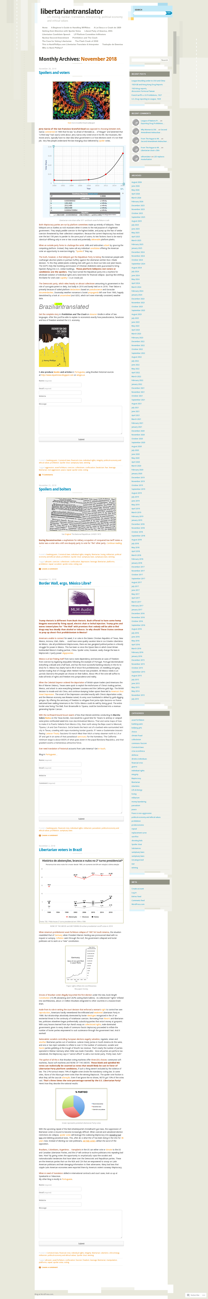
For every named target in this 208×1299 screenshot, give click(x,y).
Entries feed (136, 896)
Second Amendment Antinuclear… (155, 141)
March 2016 (136, 648)
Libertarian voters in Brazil (60, 850)
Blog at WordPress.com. (44, 1294)
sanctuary (82, 736)
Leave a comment (50, 569)
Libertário (105, 1253)
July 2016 (135, 633)
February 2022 (137, 380)
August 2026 (137, 182)
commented (50, 132)
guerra (134, 767)
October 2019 (137, 485)
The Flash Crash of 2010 (86, 41)
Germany (59, 935)
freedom (86, 1260)
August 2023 (137, 314)
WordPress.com (138, 904)
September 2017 (138, 579)
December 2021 (138, 388)
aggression (49, 468)
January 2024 (137, 295)
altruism (48, 562)
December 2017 (138, 567)
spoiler (102, 141)
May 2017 (135, 594)
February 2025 (137, 244)
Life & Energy (114, 1253)
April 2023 (136, 330)
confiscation (90, 468)
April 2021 (136, 415)
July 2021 (135, 408)
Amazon (93, 314)
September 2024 (138, 264)
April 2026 (136, 194)
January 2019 (137, 520)
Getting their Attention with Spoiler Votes (61, 31)
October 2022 (137, 349)
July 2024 (135, 271)
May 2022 (135, 369)
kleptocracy (136, 778)
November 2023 (138, 303)
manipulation (112, 1260)
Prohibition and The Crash (84, 38)
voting (85, 470)
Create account (138, 889)
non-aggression (54, 470)
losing (103, 554)
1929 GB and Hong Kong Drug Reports (147, 85)
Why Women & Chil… (149, 130)
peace (63, 470)
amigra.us (81, 375)
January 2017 (137, 610)
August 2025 (137, 221)
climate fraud (137, 735)
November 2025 (138, 209)
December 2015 (138, 660)
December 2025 (138, 205)
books (57, 372)
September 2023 (138, 310)
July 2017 (135, 586)
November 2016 (138, 617)
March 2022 (136, 376)
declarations (75, 289)
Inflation (60, 938)
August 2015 (137, 676)
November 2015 (138, 664)
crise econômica (138, 751)
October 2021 (137, 396)
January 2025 (137, 248)
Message (43, 404)
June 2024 (136, 275)
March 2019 (136, 512)
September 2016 (138, 625)
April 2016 (136, 644)
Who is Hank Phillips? (52, 48)
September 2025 (138, 217)
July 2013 (135, 699)
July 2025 (135, 225)
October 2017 (137, 575)
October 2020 (137, 439)
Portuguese (80, 372)
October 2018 (137, 532)
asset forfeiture (61, 468)
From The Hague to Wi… (151, 139)
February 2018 (137, 559)
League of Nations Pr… (150, 121)
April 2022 (136, 372)
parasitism (96, 828)
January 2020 (137, 474)
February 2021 (137, 423)
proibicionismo (138, 825)
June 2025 (136, 229)
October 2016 (137, 621)
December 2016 (138, 613)
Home (45, 27)
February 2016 (137, 652)
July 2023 (135, 318)
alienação (66, 1077)
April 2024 (136, 283)
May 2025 (135, 233)
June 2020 (136, 454)
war (80, 564)
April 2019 (136, 509)
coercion (70, 468)
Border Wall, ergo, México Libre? (65, 583)
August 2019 (137, 493)
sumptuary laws (77, 463)
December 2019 (138, 477)
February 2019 (137, 516)
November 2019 (138, 481)
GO (169, 13)
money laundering (139, 802)
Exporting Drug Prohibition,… (153, 123)
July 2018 (135, 543)
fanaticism (100, 468)
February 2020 (137, 470)
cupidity (63, 278)
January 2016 (137, 656)
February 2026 (137, 202)
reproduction (44, 1012)
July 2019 (135, 497)
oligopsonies (67, 653)
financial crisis (76, 460)
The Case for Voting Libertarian (57, 41)
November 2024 (138, 256)
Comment (47, 783)
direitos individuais (139, 759)
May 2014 (135, 691)
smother (42, 1042)
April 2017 (136, 598)
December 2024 (138, 252)
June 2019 (136, 501)
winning (87, 463)
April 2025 (136, 237)
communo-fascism (139, 743)
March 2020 (136, 466)
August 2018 (137, 540)
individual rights (89, 460)
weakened (98, 1012)
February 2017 (137, 606)
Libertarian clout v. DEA (150, 150)
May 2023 (135, 326)
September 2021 (138, 400)
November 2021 (138, 392)
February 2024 (137, 291)
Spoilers (79, 251)
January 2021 (137, 427)
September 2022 (138, 353)
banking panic (52, 460)
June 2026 (136, 186)
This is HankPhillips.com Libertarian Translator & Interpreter (70, 44)
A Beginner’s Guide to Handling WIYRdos (70, 27)
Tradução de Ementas (112, 44)
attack (106, 245)
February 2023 (137, 338)
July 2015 (135, 680)
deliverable (95, 239)
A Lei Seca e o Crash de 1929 (107, 27)
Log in (134, 893)
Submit (81, 439)
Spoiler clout (65, 463)
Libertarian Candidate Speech (56, 34)
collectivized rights (93, 1024)
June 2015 (136, 683)
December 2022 (138, 341)
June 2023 (136, 322)
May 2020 (135, 458)
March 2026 (136, 198)
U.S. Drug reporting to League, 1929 (146, 99)
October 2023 (137, 306)
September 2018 (138, 536)
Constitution (44, 998)
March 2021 (136, 419)
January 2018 (137, 563)
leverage (112, 468)
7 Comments (47, 475)
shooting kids (137, 840)
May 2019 (135, 505)
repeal (69, 470)
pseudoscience (96, 289)
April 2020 (136, 462)
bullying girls (137, 728)
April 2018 (136, 551)
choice (134, 732)
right (104, 1009)
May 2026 (135, 190)
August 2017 (137, 582)
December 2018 (138, 524)
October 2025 (137, 213)
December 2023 (138, 299)
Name (45, 381)
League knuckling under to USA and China (148, 81)
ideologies (91, 1015)
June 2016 (136, 637)
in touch (101, 748)
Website (42, 396)
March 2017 (136, 602)
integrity (100, 460)
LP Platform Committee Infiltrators (90, 34)
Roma (48, 718)
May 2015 (135, 687)
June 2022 (136, 365)
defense (135, 755)
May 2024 (135, 279)
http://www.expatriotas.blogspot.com (57, 375)
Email (45, 389)
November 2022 (138, 345)
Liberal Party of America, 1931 (98, 31)
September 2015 (138, 672)
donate (109, 1150)
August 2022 (137, 357)
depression (85, 562)
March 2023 (136, 334)
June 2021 (136, 411)
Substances (136, 848)
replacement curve (139, 833)
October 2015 (137, 668)
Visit (69, 123)
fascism (79, 1260)
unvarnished (65, 295)
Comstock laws (64, 460)
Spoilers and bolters (55, 489)
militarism (110, 554)
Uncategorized (138, 860)
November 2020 (138, 435)
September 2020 (138, 442)
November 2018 (138, 528)
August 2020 (137, 446)
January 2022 (137, 384)
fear (106, 468)
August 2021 (137, 404)
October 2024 (137, 260)
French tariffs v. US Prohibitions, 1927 (147, 95)
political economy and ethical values (62, 1255)
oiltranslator (146, 157)
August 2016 (137, 629)
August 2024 (137, 268)
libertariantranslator (71, 11)
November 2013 (138, 695)
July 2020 (135, 450)
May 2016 (135, 641)
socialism (58, 564)
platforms (110, 562)
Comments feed (138, 900)
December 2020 (138, 431)
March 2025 (136, 240)
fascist (41, 1048)
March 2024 (136, 287)
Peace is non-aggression (142, 813)
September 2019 (138, 489)
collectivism (79, 468)
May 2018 (135, 547)
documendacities (46, 292)
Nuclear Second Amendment (55, 38)
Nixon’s (107, 1018)
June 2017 (136, 590)
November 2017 (138, 571)
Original (68, 534)
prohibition (54, 463)
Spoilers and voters (54, 73)
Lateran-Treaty (52, 733)
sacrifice (135, 837)
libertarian (43, 470)
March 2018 (136, 555)
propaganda (93, 292)
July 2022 (135, 361)
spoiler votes (77, 470)
